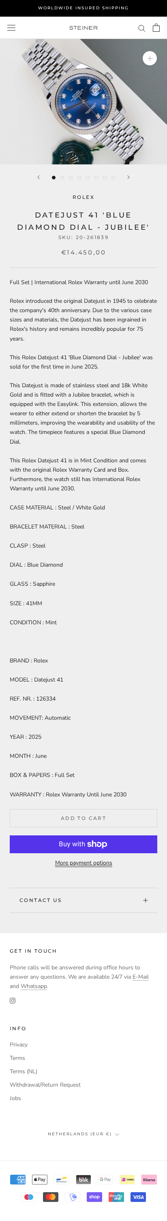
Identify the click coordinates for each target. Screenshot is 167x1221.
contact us (40, 900)
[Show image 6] (96, 177)
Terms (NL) (23, 1071)
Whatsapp (34, 986)
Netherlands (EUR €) (80, 1134)
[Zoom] (150, 58)
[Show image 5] (88, 177)
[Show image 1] (54, 177)
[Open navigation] (11, 28)
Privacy (19, 1044)
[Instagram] (12, 1000)
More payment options (83, 863)
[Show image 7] (105, 177)
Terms (17, 1058)
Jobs (15, 1098)
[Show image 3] (71, 177)
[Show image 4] (79, 177)
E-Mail (141, 977)
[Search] (142, 27)
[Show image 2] (62, 177)
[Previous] (38, 177)
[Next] (128, 177)
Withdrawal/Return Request (45, 1085)
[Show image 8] (113, 177)
